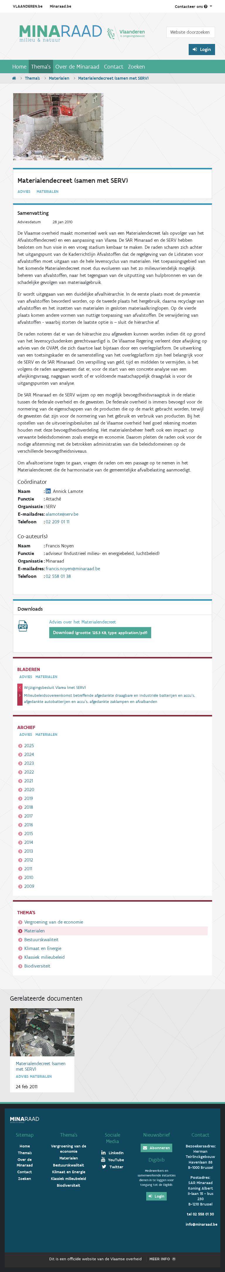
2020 (29, 789)
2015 (28, 833)
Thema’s (68, 1135)
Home (19, 66)
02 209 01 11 (57, 522)
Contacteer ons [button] (189, 6)
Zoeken (136, 66)
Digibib (157, 1160)
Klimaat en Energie (42, 948)
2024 (29, 754)
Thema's (41, 66)
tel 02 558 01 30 (200, 1214)
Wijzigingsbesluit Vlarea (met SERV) (55, 687)
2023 (29, 763)
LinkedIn (116, 1152)
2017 (28, 816)
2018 (28, 807)
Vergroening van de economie (53, 922)
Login (205, 49)
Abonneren (159, 1147)
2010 (28, 877)
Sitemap (25, 1135)
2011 (28, 868)
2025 (29, 745)
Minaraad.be (60, 6)
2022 (29, 772)
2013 (28, 851)
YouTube (115, 1159)
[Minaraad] (82, 38)
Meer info (159, 1258)
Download (100, 632)
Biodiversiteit (37, 966)
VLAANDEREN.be (27, 6)
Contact (113, 66)
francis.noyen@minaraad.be (73, 568)
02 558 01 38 (58, 576)
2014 (28, 842)
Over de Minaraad (77, 66)
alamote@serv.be (62, 514)
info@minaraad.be (201, 1224)
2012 (28, 860)
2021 (28, 781)
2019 (28, 798)
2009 (29, 886)
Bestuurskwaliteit (41, 939)
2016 (28, 824)
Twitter (115, 1166)
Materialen (59, 78)
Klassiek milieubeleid (44, 957)
